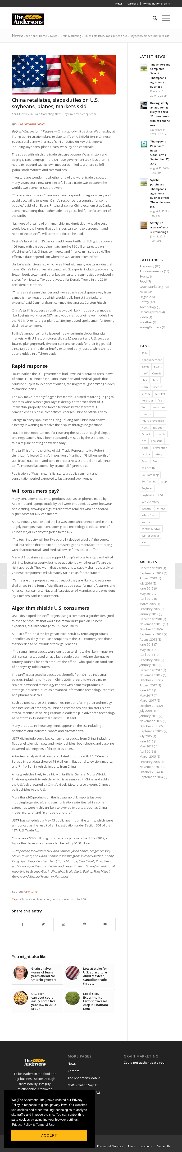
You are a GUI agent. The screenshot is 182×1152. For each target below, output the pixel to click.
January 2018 (149, 665)
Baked (146, 366)
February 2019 (150, 609)
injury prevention (153, 420)
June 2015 (146, 741)
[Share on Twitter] (43, 924)
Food (143, 281)
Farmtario (30, 891)
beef (145, 373)
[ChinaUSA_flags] (64, 74)
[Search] (152, 18)
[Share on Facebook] (22, 924)
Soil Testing (149, 481)
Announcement (152, 360)
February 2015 (150, 762)
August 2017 (148, 685)
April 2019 (146, 598)
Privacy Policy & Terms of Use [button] (33, 1124)
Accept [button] (49, 1135)
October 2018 (149, 629)
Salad (145, 461)
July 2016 (146, 710)
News (119, 3)
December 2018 (151, 619)
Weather (146, 322)
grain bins (159, 407)
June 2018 (146, 644)
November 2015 (151, 721)
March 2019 (148, 604)
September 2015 (151, 731)
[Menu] (163, 18)
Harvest (146, 414)
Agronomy (147, 266)
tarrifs (56, 899)
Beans (158, 366)
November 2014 (151, 767)
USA (83, 899)
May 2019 (146, 593)
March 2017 (148, 700)
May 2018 (146, 649)
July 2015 (146, 736)
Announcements (151, 271)
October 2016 (149, 705)
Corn (145, 387)
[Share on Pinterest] (84, 924)
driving (146, 393)
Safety (144, 302)
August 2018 (148, 639)
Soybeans (148, 495)
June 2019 (146, 588)
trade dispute (70, 899)
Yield (145, 542)
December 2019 (151, 568)
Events (144, 276)
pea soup (157, 441)
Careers (132, 3)
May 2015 (146, 746)
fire (160, 400)
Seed (156, 461)
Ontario (146, 434)
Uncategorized (150, 312)
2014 (144, 353)
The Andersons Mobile (84, 1078)
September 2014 (151, 777)
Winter (146, 522)
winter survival (151, 528)
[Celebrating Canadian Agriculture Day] (3, 576)
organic (160, 434)
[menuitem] (119, 3)
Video (144, 317)
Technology (148, 307)
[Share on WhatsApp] (64, 924)
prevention (160, 447)
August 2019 (148, 578)
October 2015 (149, 726)
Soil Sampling (150, 475)
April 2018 (146, 654)
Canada (156, 373)
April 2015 (146, 751)
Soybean (147, 488)
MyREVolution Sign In (156, 3)
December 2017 (151, 670)
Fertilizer (147, 400)
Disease (157, 387)
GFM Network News (30, 124)
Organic (145, 297)
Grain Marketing (43, 114)
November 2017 (151, 675)
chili (144, 380)
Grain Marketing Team (82, 114)
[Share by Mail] (105, 924)
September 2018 (151, 634)
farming (160, 393)
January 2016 (149, 716)
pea (144, 441)
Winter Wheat (150, 535)
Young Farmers (150, 327)
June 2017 (146, 690)
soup (164, 481)
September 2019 (151, 573)
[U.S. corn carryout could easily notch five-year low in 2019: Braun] (178, 576)
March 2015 (148, 756)
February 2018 (150, 660)
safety (158, 454)
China (24, 899)
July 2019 (146, 583)
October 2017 (149, 680)
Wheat (161, 508)
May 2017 (146, 695)
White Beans (149, 515)
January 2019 (149, 614)
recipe (146, 454)
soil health (148, 468)
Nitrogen (158, 427)
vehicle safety (150, 502)
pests (145, 447)
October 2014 (149, 772)
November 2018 (151, 624)
